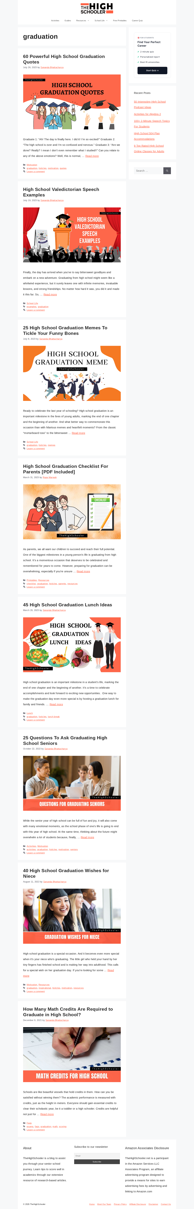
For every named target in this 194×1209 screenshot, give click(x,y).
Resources (81, 20)
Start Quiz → (152, 70)
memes (51, 445)
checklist (31, 583)
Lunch (30, 713)
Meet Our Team (104, 1204)
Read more (92, 155)
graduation (32, 168)
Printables (32, 580)
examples (31, 306)
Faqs (29, 1123)
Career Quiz (137, 20)
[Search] (167, 170)
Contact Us (166, 1204)
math (55, 1126)
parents (62, 583)
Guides (68, 20)
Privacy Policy (120, 1204)
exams (30, 1126)
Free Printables (120, 20)
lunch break (54, 716)
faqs (37, 1126)
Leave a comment (36, 171)
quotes (63, 168)
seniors (74, 849)
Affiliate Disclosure (137, 1204)
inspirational (45, 988)
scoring (63, 1126)
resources (72, 583)
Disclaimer (153, 1204)
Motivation (32, 165)
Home (92, 1204)
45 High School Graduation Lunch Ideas (67, 604)
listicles (42, 168)
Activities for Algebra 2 (147, 114)
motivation (53, 168)
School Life (100, 20)
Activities (55, 20)
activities (31, 849)
